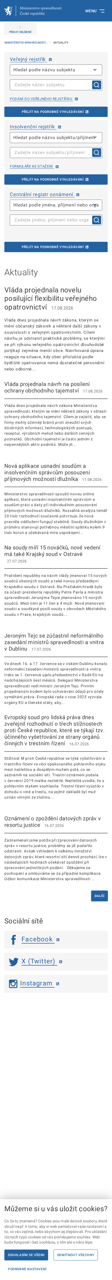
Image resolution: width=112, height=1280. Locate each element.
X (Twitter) (39, 961)
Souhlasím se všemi (26, 1255)
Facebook (38, 939)
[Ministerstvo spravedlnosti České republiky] (32, 10)
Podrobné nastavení (27, 1269)
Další (99, 896)
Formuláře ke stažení (32, 166)
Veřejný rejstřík (28, 59)
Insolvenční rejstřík (33, 126)
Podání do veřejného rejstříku (41, 99)
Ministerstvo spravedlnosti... (27, 42)
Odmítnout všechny (75, 1255)
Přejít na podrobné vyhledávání (53, 112)
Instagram (37, 983)
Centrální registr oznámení (42, 194)
